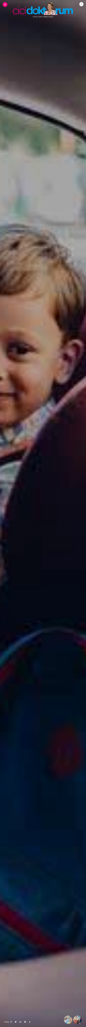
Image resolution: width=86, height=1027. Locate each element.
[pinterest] (25, 1022)
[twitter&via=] (15, 1022)
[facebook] (11, 1022)
